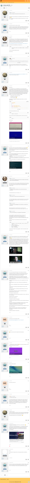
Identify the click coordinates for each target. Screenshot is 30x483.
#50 (28, 270)
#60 (28, 462)
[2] (11, 103)
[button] (26, 101)
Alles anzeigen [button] (18, 62)
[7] (11, 107)
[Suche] (25, 1)
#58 (28, 423)
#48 (28, 176)
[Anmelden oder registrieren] (27, 1)
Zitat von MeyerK (13, 396)
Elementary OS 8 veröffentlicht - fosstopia (16, 439)
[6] (11, 106)
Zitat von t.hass (13, 58)
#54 (28, 362)
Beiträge (2, 32)
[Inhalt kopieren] (27, 46)
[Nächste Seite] (6, 8)
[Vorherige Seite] (1, 8)
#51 (28, 317)
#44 (28, 56)
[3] (11, 104)
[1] (11, 47)
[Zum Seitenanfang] (29, 482)
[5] (11, 105)
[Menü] (29, 1)
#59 (28, 449)
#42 (28, 23)
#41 (28, 10)
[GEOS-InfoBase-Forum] (1, 1)
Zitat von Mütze (13, 12)
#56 (28, 394)
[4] (11, 226)
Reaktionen (3, 19)
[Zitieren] (28, 20)
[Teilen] (29, 8)
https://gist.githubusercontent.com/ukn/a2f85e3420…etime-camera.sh (18, 43)
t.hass (15, 141)
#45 (28, 72)
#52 (28, 330)
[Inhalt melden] (26, 20)
